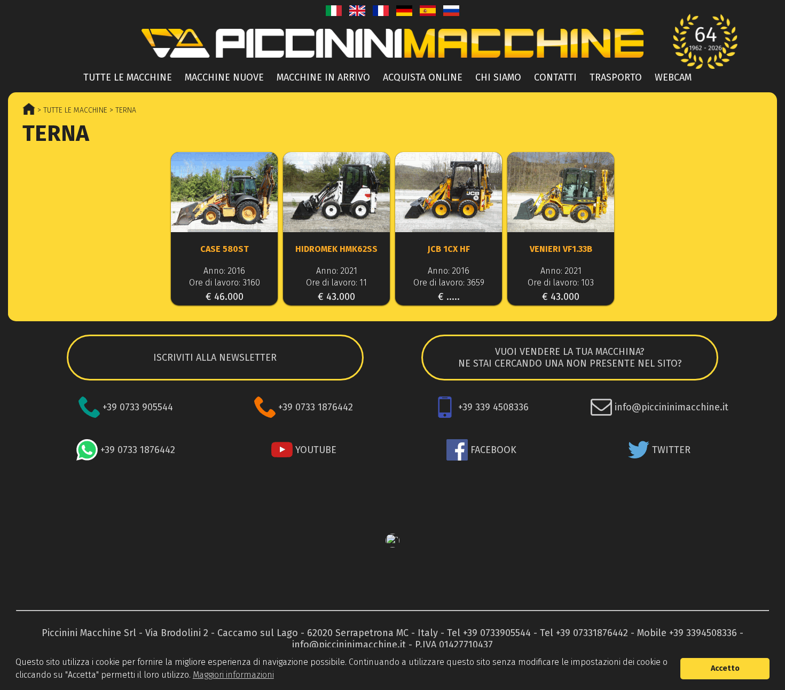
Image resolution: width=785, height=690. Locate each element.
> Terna (121, 110)
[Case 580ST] (224, 193)
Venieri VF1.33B (561, 249)
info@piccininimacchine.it (349, 645)
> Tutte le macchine (71, 110)
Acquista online (422, 77)
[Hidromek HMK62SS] (336, 193)
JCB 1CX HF (449, 249)
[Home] (392, 60)
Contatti (555, 77)
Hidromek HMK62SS (336, 249)
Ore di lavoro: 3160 (224, 282)
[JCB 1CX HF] (448, 193)
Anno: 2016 (224, 271)
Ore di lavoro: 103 (561, 282)
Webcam (673, 77)
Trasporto (616, 77)
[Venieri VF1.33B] (560, 193)
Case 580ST (224, 249)
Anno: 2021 (336, 271)
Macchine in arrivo (323, 77)
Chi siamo (498, 77)
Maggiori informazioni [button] (233, 675)
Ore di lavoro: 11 (336, 282)
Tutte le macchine (127, 77)
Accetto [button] (725, 668)
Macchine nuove (224, 77)
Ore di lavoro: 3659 (448, 282)
